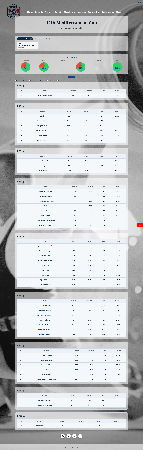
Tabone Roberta (44, 320)
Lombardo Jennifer (42, 161)
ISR (68, 140)
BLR (76, 355)
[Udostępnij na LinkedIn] (74, 436)
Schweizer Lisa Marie (45, 260)
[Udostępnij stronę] (80, 436)
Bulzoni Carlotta (44, 334)
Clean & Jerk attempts (38, 81)
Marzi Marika (42, 171)
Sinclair (58, 12)
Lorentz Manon (42, 121)
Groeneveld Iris (45, 285)
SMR (73, 95)
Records (39, 12)
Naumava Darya (46, 355)
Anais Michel (42, 116)
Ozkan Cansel (45, 211)
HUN (73, 270)
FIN (75, 220)
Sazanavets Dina (46, 360)
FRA (68, 116)
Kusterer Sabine (45, 256)
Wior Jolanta (46, 375)
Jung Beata (45, 270)
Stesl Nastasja (45, 216)
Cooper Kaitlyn (45, 305)
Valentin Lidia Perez (44, 400)
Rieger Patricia (46, 370)
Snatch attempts (22, 81)
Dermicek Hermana (44, 330)
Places (60, 81)
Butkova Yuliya (42, 140)
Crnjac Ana (39, 426)
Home (30, 12)
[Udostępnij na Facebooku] (63, 436)
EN (140, 2)
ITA (68, 135)
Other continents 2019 (42, 39)
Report (140, 225)
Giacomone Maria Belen (45, 95)
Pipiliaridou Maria (42, 130)
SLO (75, 216)
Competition (94, 12)
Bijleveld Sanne (45, 280)
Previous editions (25, 39)
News (47, 12)
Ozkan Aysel (45, 265)
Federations (108, 12)
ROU (73, 246)
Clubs (118, 12)
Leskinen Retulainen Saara (46, 220)
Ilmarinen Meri (46, 365)
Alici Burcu (45, 275)
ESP (72, 400)
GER (73, 256)
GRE (68, 130)
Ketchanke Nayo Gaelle (44, 405)
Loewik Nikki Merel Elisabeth (46, 379)
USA (74, 206)
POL (69, 166)
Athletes (81, 12)
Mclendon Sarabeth (45, 225)
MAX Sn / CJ (52, 81)
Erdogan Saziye (42, 126)
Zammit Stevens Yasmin (45, 315)
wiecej (71, 77)
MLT (73, 315)
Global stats (69, 12)
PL (138, 2)
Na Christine (46, 206)
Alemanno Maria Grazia (46, 201)
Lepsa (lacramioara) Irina (45, 246)
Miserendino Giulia (44, 310)
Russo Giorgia (42, 135)
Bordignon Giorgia (45, 251)
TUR (68, 126)
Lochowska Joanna (42, 166)
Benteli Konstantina (45, 191)
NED (73, 280)
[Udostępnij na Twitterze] (68, 436)
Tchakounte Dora (46, 196)
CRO (73, 330)
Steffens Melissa (44, 325)
